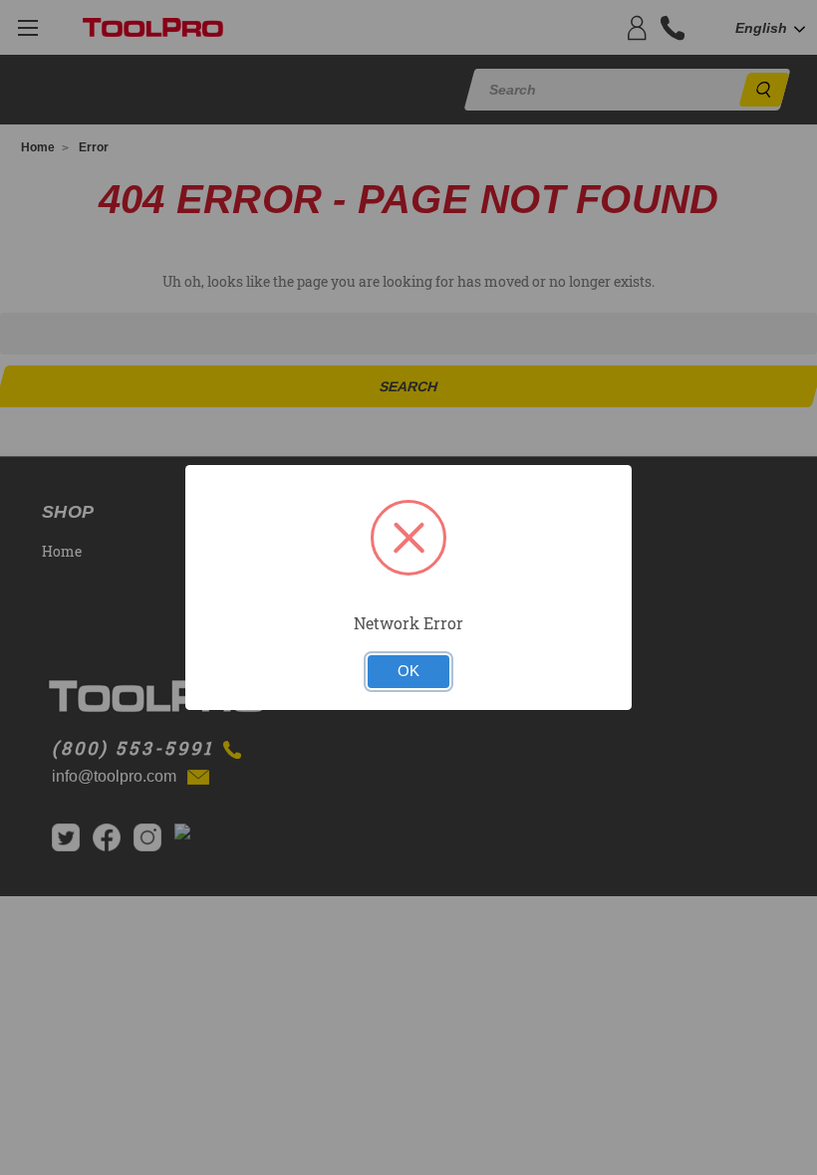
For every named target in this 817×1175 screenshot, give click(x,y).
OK (408, 671)
